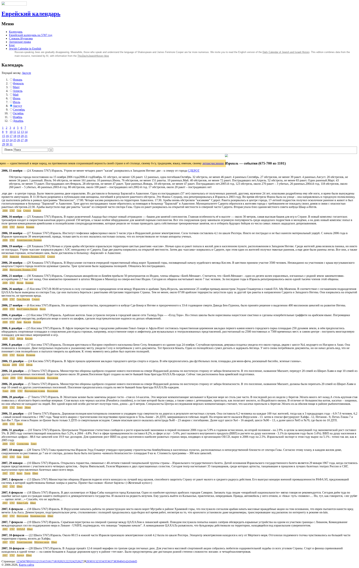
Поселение (52, 391)
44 (132, 561)
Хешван (37, 210)
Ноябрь (17, 117)
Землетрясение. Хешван (29, 240)
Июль (16, 102)
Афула (20, 338)
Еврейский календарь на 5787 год (30, 35)
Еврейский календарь (30, 13)
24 (11, 140)
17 (11, 136)
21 (25, 136)
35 (105, 561)
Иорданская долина (34, 378)
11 (14, 131)
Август (26, 72)
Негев (43, 309)
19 (18, 136)
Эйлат (27, 407)
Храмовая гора (38, 516)
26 (18, 140)
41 (123, 561)
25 (14, 140)
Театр (27, 473)
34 (102, 561)
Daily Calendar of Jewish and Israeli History (286, 52)
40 (120, 561)
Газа (19, 210)
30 (7, 144)
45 (135, 561)
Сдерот (27, 210)
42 (126, 561)
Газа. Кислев (23, 299)
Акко (19, 322)
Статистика (23, 443)
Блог (12, 45)
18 (14, 136)
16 (7, 136)
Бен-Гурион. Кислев (27, 309)
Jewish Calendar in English (25, 48)
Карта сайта (26, 564)
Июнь (16, 98)
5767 (12, 210)
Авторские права (20, 41)
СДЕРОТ (194, 170)
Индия (20, 282)
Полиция (30, 355)
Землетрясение (24, 542)
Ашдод (20, 227)
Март (16, 87)
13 (22, 131)
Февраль (18, 83)
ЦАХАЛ (21, 529)
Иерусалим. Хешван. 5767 (23, 269)
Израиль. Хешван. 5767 (33, 256)
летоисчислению (213, 163)
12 (18, 131)
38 (114, 561)
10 (11, 131)
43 (129, 561)
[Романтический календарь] (226, 156)
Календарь (15, 31)
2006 (5, 210)
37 (111, 561)
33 (99, 561)
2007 (5, 457)
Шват (35, 473)
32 (96, 561)
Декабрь (18, 120)
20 (22, 136)
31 (11, 144)
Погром (37, 322)
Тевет (5, 378)
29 (3, 144)
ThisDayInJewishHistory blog (93, 55)
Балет (19, 473)
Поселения (52, 378)
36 (108, 561)
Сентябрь (19, 109)
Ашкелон (14, 256)
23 (7, 140)
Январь (17, 79)
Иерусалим (22, 516)
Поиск (8, 149)
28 (25, 140)
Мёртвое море (41, 542)
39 (117, 561)
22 (3, 140)
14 (25, 131)
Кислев (27, 322)
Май (16, 94)
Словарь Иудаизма (21, 38)
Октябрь (18, 113)
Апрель (17, 90)
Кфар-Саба (22, 503)
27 (22, 140)
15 (3, 136)
